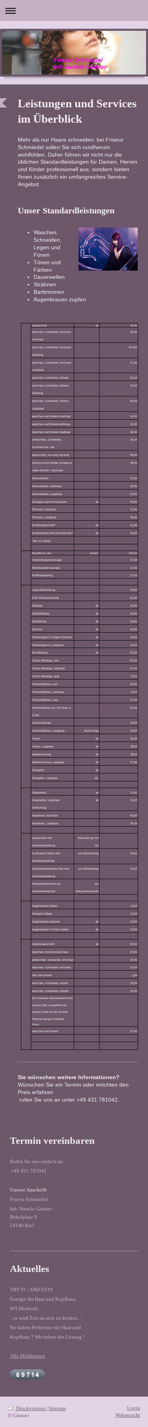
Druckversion (30, 1408)
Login (133, 1408)
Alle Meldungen (27, 1356)
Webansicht (127, 1415)
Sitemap (57, 1408)
